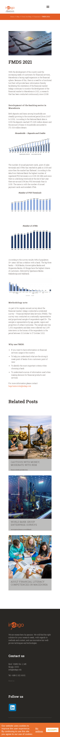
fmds (18, 470)
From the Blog (26, 17)
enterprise (14, 529)
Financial (36, 17)
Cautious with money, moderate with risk (25, 463)
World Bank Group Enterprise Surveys (24, 523)
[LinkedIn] (12, 707)
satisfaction (24, 470)
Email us (11, 681)
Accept (52, 730)
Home (12, 17)
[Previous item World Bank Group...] (19, 43)
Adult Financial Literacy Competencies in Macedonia (29, 583)
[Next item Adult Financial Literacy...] (41, 43)
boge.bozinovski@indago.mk (19, 386)
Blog (17, 17)
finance (13, 470)
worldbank (27, 529)
